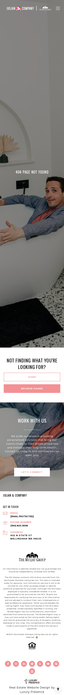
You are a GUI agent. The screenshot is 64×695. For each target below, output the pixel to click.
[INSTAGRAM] (16, 664)
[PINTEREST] (32, 664)
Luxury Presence (32, 692)
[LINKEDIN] (24, 664)
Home (32, 377)
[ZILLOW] (32, 671)
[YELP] (40, 664)
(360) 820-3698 (19, 525)
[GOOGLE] (56, 664)
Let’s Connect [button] (32, 472)
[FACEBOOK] (8, 664)
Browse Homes (32, 388)
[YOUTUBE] (48, 664)
